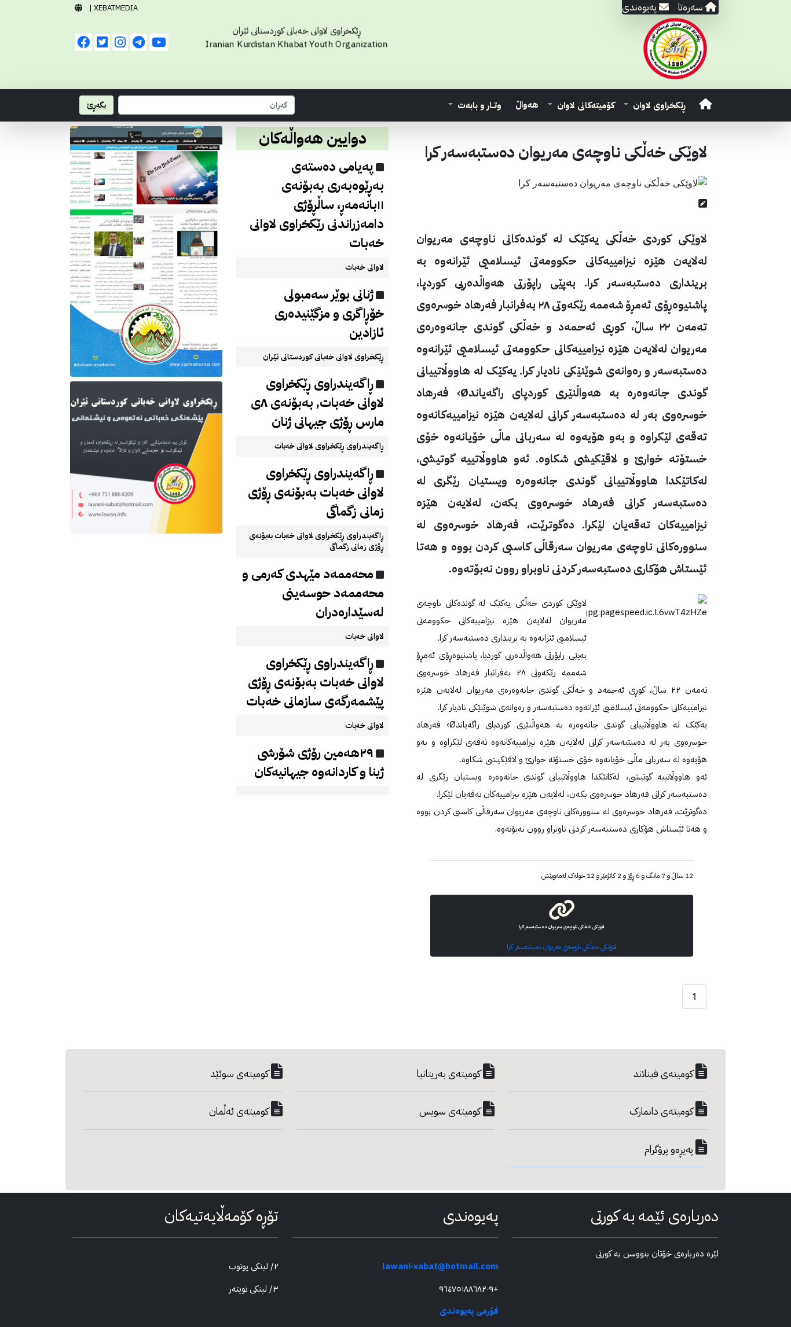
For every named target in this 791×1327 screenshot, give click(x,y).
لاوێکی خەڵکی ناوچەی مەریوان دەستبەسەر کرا (562, 947)
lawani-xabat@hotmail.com (440, 1266)
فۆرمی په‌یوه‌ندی (469, 1310)
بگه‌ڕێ (96, 105)
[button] (654, 105)
